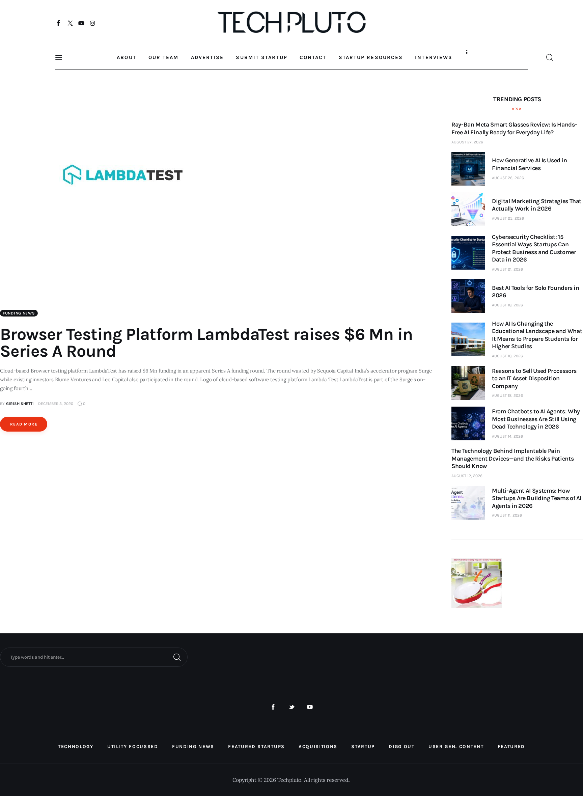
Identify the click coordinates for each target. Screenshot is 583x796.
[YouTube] (81, 23)
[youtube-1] (310, 707)
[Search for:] (94, 656)
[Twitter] (70, 23)
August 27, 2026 (467, 142)
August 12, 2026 (466, 475)
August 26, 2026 (508, 177)
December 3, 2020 (55, 403)
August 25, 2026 (508, 218)
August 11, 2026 (507, 515)
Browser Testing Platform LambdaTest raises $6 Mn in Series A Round (206, 342)
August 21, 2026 (507, 269)
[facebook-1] (273, 707)
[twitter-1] (292, 707)
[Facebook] (58, 23)
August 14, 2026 (507, 436)
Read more (23, 424)
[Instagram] (92, 23)
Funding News (19, 313)
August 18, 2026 (507, 305)
